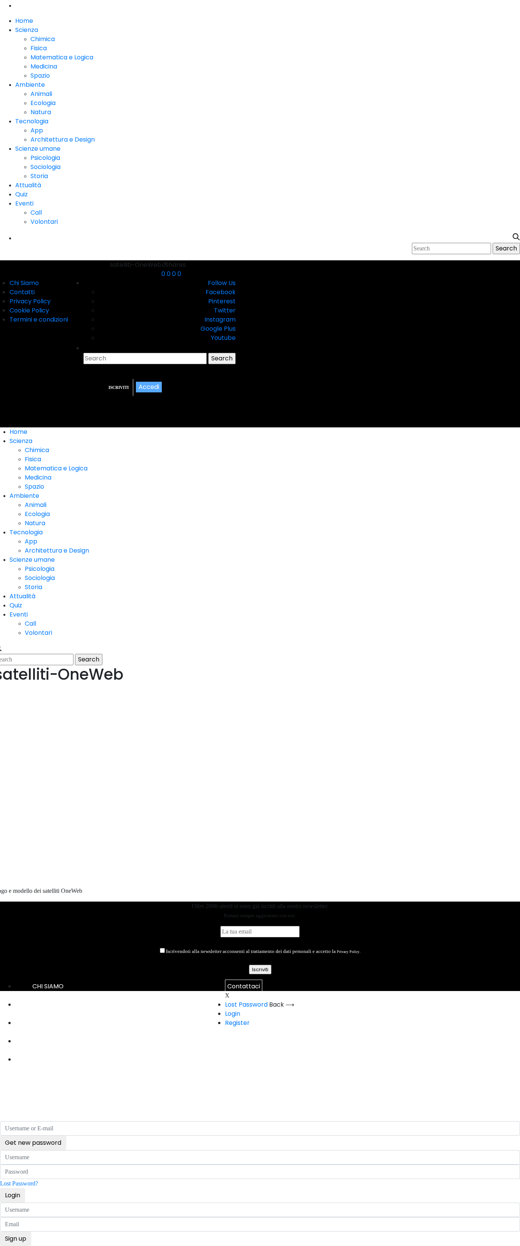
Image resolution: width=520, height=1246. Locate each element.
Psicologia (45, 157)
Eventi (24, 203)
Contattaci (243, 986)
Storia (39, 176)
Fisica (38, 48)
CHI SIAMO (48, 986)
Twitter (225, 310)
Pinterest (222, 301)
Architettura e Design (62, 139)
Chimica (42, 39)
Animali (41, 93)
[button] (171, 398)
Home (24, 20)
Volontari (44, 221)
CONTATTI (48, 1004)
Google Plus (218, 328)
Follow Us (222, 283)
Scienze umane (38, 148)
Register (237, 1022)
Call (36, 212)
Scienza (26, 29)
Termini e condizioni (39, 319)
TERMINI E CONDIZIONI (48, 1059)
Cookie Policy (29, 310)
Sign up (15, 1238)
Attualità (28, 185)
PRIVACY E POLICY (48, 1022)
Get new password (33, 1142)
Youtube (223, 337)
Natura (40, 112)
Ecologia (43, 103)
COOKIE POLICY (48, 1041)
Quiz (21, 194)
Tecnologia (31, 121)
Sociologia (45, 167)
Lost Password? (19, 1183)
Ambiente (30, 84)
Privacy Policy (30, 301)
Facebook (221, 292)
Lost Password (246, 1004)
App (36, 130)
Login (232, 1013)
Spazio (40, 75)
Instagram (220, 319)
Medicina (43, 66)
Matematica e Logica (61, 57)
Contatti (22, 292)
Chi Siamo (24, 283)
